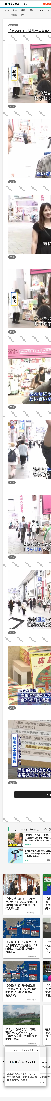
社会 (15, 10)
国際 (31, 10)
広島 (22, 15)
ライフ (40, 10)
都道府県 (14, 15)
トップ (5, 15)
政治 (7, 10)
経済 (23, 10)
